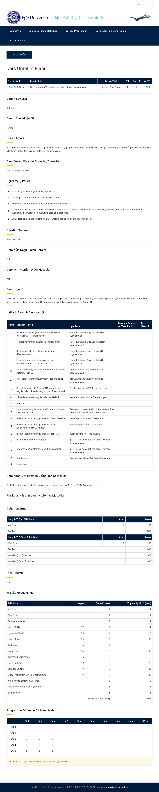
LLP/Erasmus (17, 40)
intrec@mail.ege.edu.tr (117, 787)
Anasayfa (15, 31)
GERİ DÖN (20, 54)
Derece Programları (76, 31)
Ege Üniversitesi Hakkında (43, 31)
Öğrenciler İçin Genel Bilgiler (111, 31)
